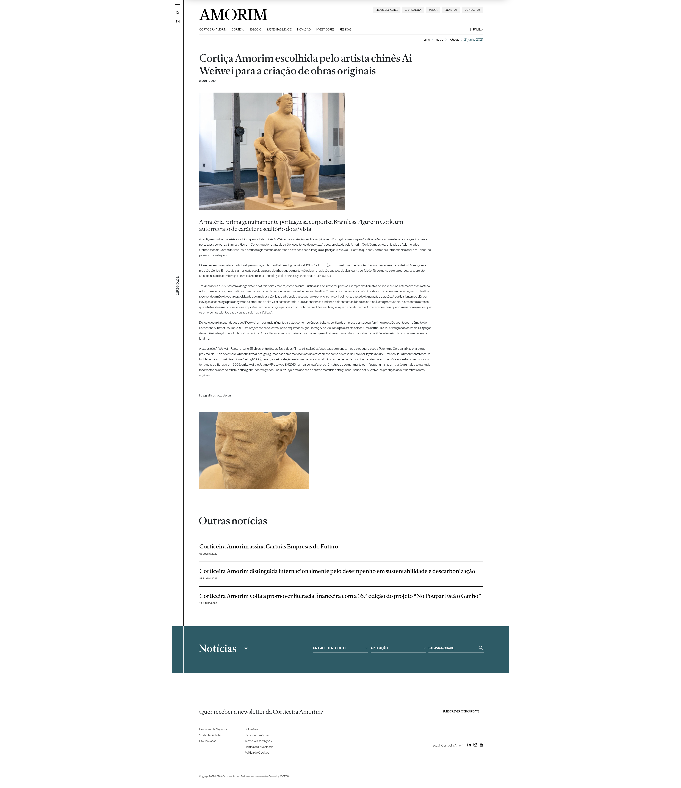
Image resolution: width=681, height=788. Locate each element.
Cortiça (238, 29)
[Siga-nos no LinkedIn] (468, 745)
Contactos (472, 9)
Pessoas (345, 29)
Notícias (454, 39)
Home (426, 39)
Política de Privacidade (259, 747)
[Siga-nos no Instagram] (474, 745)
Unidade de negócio (329, 648)
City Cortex (413, 9)
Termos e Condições (258, 741)
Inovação (304, 29)
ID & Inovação (208, 741)
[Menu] (177, 4)
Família (478, 29)
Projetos (451, 9)
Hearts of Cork (387, 9)
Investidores (325, 29)
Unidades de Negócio (213, 729)
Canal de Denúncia (256, 735)
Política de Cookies (257, 752)
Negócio (255, 29)
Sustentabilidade (279, 29)
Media (433, 9)
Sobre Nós (251, 729)
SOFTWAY (284, 776)
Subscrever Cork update (460, 711)
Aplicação (379, 648)
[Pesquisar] (177, 13)
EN (178, 21)
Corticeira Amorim (212, 29)
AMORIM (227, 13)
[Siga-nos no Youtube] (480, 745)
